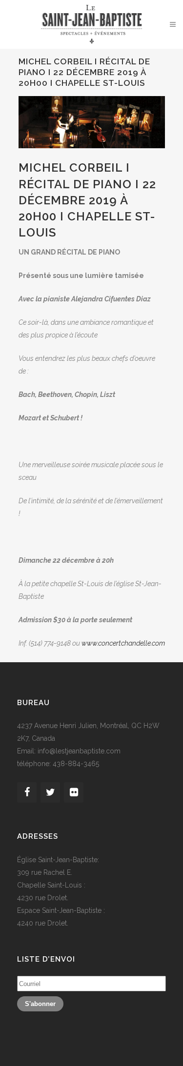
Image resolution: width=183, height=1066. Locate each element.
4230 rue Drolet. (42, 898)
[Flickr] (73, 792)
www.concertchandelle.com (123, 643)
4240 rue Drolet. (42, 923)
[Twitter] (50, 792)
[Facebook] (27, 792)
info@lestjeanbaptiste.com (79, 751)
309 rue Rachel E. (44, 872)
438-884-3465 (76, 764)
